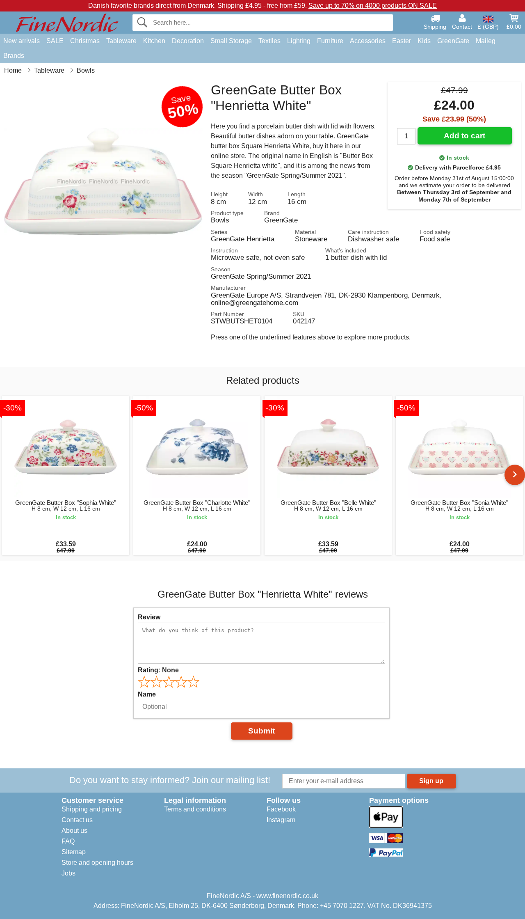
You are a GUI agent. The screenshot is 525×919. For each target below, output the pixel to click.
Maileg (485, 40)
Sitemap (74, 851)
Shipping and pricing (92, 809)
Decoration (188, 40)
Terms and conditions (195, 809)
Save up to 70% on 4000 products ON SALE (372, 5)
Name (147, 694)
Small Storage (231, 40)
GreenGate (453, 40)
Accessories (368, 40)
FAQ (68, 841)
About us (74, 830)
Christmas (85, 40)
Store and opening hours (97, 862)
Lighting (298, 40)
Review (149, 617)
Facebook (281, 809)
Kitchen (154, 40)
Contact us (77, 819)
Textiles (269, 40)
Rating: (158, 670)
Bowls (220, 220)
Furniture (330, 40)
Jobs (68, 873)
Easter (401, 40)
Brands (13, 55)
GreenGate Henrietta (242, 239)
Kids (424, 40)
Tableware (121, 40)
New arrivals (21, 40)
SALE (55, 40)
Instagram (281, 819)
